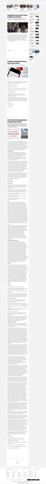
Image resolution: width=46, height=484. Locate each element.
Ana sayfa (8, 13)
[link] (34, 16)
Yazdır (27, 21)
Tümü (25, 11)
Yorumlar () (9, 139)
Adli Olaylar (13, 13)
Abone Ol (11, 139)
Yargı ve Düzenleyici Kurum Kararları (15, 118)
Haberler (10, 13)
